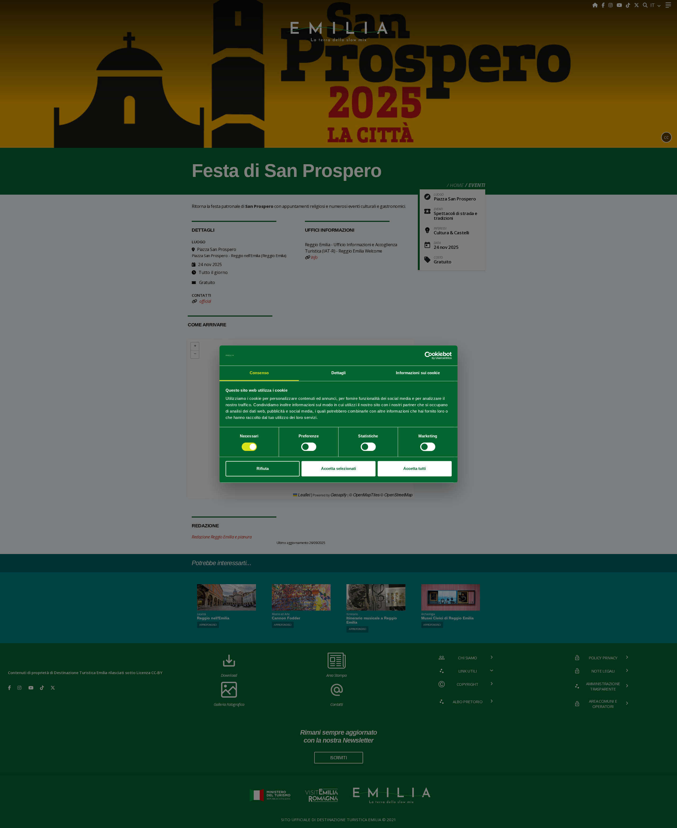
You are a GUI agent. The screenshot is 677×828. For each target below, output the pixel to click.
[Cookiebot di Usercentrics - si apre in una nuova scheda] (428, 355)
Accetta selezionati (338, 468)
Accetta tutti (414, 468)
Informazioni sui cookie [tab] (418, 373)
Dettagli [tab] (338, 373)
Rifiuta (263, 468)
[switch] (308, 446)
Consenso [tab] (259, 373)
